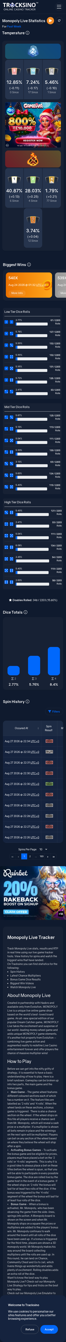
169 (42, 856)
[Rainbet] (33, 893)
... (36, 856)
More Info (17, 293)
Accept (49, 1329)
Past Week (14, 26)
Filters (56, 711)
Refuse (29, 1329)
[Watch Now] (50, 20)
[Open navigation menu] (59, 6)
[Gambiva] (33, 125)
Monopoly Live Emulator (38, 1293)
